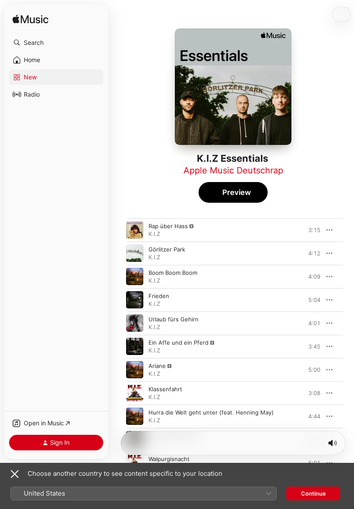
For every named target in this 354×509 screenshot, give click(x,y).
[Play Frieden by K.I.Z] (134, 299)
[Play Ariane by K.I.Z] (134, 369)
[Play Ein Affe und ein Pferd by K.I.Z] (134, 346)
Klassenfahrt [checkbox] (165, 389)
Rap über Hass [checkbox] (168, 226)
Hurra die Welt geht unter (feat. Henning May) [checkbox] (211, 412)
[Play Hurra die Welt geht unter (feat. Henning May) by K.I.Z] (134, 416)
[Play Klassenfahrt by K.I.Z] (134, 393)
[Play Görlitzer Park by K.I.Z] (134, 253)
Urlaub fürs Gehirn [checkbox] (174, 319)
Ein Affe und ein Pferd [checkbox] (179, 342)
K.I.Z (154, 233)
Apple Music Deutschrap (233, 170)
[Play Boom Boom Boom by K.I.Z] (134, 276)
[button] (56, 42)
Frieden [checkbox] (159, 295)
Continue (313, 493)
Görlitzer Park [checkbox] (167, 249)
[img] (30, 20)
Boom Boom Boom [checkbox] (173, 272)
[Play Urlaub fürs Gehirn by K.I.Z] (134, 323)
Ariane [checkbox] (157, 365)
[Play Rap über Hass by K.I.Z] (134, 230)
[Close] (15, 474)
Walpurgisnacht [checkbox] (169, 459)
